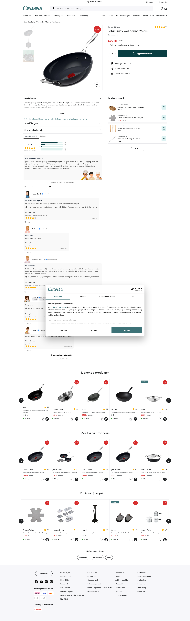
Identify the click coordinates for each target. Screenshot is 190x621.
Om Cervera (65, 587)
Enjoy (109, 557)
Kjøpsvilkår (64, 580)
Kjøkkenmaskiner (144, 576)
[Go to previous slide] (21, 400)
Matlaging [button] (58, 15)
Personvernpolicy (67, 591)
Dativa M (35, 229)
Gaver (117, 576)
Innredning (141, 587)
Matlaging (141, 580)
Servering (141, 583)
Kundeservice (65, 576)
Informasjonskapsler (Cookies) (72, 595)
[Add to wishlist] (97, 85)
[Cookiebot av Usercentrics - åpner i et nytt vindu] (132, 289)
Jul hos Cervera (121, 595)
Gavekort (141, 591)
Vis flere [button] (138, 149)
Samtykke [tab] (58, 296)
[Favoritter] (161, 8)
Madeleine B (36, 194)
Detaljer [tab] (83, 296)
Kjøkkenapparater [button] (42, 15)
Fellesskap (44, 136)
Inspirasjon (161, 15)
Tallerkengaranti (94, 583)
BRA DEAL (64, 599)
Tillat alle (126, 330)
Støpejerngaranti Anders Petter (99, 587)
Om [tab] (132, 296)
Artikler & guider (121, 580)
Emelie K (35, 297)
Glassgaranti (92, 580)
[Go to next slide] (168, 400)
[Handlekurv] (165, 8)
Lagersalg (113, 15)
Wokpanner (83, 557)
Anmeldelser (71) (31, 136)
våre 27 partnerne (59, 307)
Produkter (27, 15)
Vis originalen (30, 212)
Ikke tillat (63, 330)
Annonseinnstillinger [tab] (107, 296)
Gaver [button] (102, 15)
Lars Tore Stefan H (38, 259)
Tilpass (94, 330)
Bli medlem (91, 576)
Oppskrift (119, 583)
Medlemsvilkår (93, 591)
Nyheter (136, 15)
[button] (53, 8)
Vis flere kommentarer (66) (62, 355)
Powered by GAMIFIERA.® (63, 359)
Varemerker (148, 15)
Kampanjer (125, 15)
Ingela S (34, 330)
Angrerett (64, 583)
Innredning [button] (83, 15)
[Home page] (33, 9)
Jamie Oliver (97, 557)
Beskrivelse (112, 35)
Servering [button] (71, 15)
